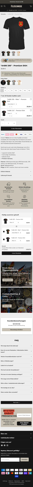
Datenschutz (17, 481)
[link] (3, 103)
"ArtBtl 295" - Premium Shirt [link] (16, 219)
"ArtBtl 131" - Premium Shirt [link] (16, 110)
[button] (3, 53)
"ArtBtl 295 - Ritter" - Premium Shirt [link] (16, 100)
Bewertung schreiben (16, 330)
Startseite (3, 14)
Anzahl (2, 119)
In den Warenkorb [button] (16, 253)
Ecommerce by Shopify (19, 484)
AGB (23, 481)
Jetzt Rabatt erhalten (24, 423)
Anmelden (24, 459)
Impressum (27, 481)
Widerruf (11, 481)
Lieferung (5, 481)
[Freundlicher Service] (8, 201)
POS (10, 484)
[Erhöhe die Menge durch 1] (14, 123)
